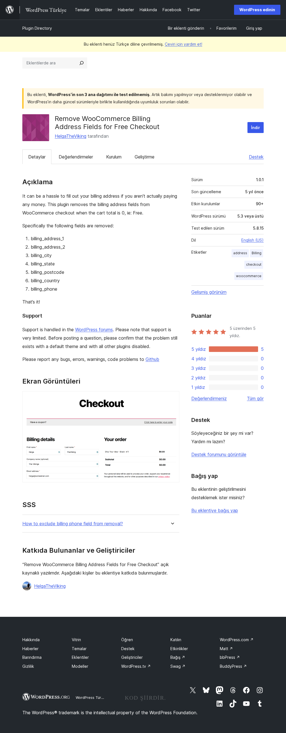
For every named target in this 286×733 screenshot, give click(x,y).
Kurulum (113, 157)
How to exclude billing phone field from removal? (72, 523)
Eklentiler (80, 657)
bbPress (230, 657)
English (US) (252, 240)
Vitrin (76, 639)
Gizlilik (28, 666)
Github (152, 359)
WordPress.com (237, 639)
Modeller (80, 666)
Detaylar (37, 157)
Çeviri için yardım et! (183, 44)
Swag (177, 666)
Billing (256, 253)
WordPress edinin (257, 9)
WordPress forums (94, 329)
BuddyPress (233, 666)
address (240, 253)
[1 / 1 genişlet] (172, 398)
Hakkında (31, 639)
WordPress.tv (136, 666)
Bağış (177, 657)
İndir (255, 127)
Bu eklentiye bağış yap (214, 510)
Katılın (175, 639)
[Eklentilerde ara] (81, 63)
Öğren (127, 639)
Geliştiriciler (132, 657)
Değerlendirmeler (76, 157)
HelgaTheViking (70, 136)
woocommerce (248, 276)
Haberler (30, 648)
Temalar (79, 648)
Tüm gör (255, 398)
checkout (253, 264)
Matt (226, 648)
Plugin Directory (37, 28)
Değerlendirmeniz (209, 398)
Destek (256, 157)
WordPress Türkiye (92, 697)
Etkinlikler (179, 648)
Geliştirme (144, 157)
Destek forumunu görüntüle (218, 454)
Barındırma (32, 657)
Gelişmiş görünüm (209, 292)
